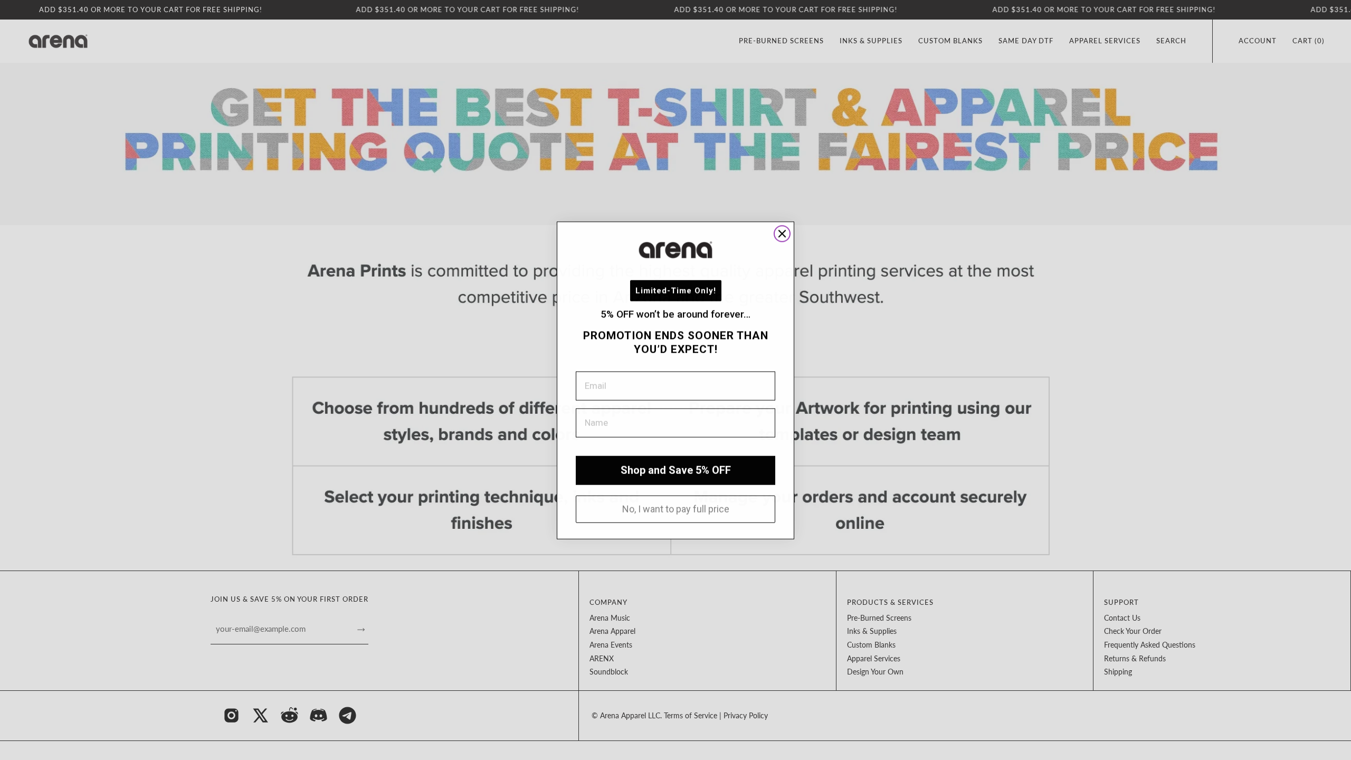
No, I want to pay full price (675, 508)
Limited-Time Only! (675, 290)
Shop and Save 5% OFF (676, 469)
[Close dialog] (782, 233)
